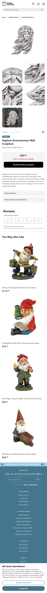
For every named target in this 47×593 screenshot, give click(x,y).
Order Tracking (23, 515)
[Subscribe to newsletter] (37, 479)
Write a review (17, 132)
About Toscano (23, 495)
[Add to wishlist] (43, 132)
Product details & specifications (15, 200)
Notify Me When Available (23, 165)
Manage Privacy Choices (23, 534)
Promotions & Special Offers (23, 528)
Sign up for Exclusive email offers (23, 473)
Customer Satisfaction (23, 518)
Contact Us (23, 498)
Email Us (24, 561)
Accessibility (23, 548)
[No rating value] (5, 132)
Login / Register (38, 4)
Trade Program (23, 501)
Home (4, 17)
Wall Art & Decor (14, 17)
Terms (26, 484)
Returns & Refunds (23, 525)
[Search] (42, 9)
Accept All (23, 588)
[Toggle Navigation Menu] (43, 4)
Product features (10, 193)
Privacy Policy (33, 484)
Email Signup (23, 545)
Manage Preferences (23, 583)
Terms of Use (23, 551)
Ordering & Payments (23, 521)
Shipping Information (23, 531)
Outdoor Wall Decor (28, 17)
